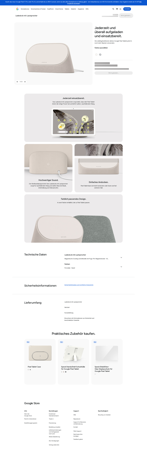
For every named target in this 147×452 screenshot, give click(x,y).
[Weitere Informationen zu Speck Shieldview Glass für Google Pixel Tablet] (107, 362)
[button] (113, 9)
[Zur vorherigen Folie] (17, 81)
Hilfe (87, 9)
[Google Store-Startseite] (17, 9)
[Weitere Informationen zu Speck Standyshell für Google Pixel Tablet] (73, 362)
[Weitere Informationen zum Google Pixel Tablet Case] (40, 362)
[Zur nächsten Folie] (24, 81)
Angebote (81, 9)
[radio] (96, 55)
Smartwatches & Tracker (38, 9)
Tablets (67, 9)
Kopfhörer (50, 9)
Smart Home (59, 9)
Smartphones (25, 9)
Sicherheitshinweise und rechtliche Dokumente (78, 285)
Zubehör (73, 9)
